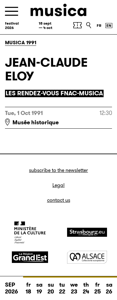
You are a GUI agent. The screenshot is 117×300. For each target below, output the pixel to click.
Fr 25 (97, 288)
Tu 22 (62, 288)
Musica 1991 (20, 42)
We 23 (74, 288)
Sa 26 (109, 288)
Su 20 (50, 288)
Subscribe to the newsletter (58, 170)
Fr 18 (28, 288)
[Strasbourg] (87, 232)
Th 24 (86, 288)
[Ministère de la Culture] (30, 232)
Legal (58, 185)
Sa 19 (39, 288)
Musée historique (35, 122)
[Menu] (11, 11)
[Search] (89, 25)
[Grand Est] (30, 257)
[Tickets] (77, 25)
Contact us (58, 200)
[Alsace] (87, 257)
